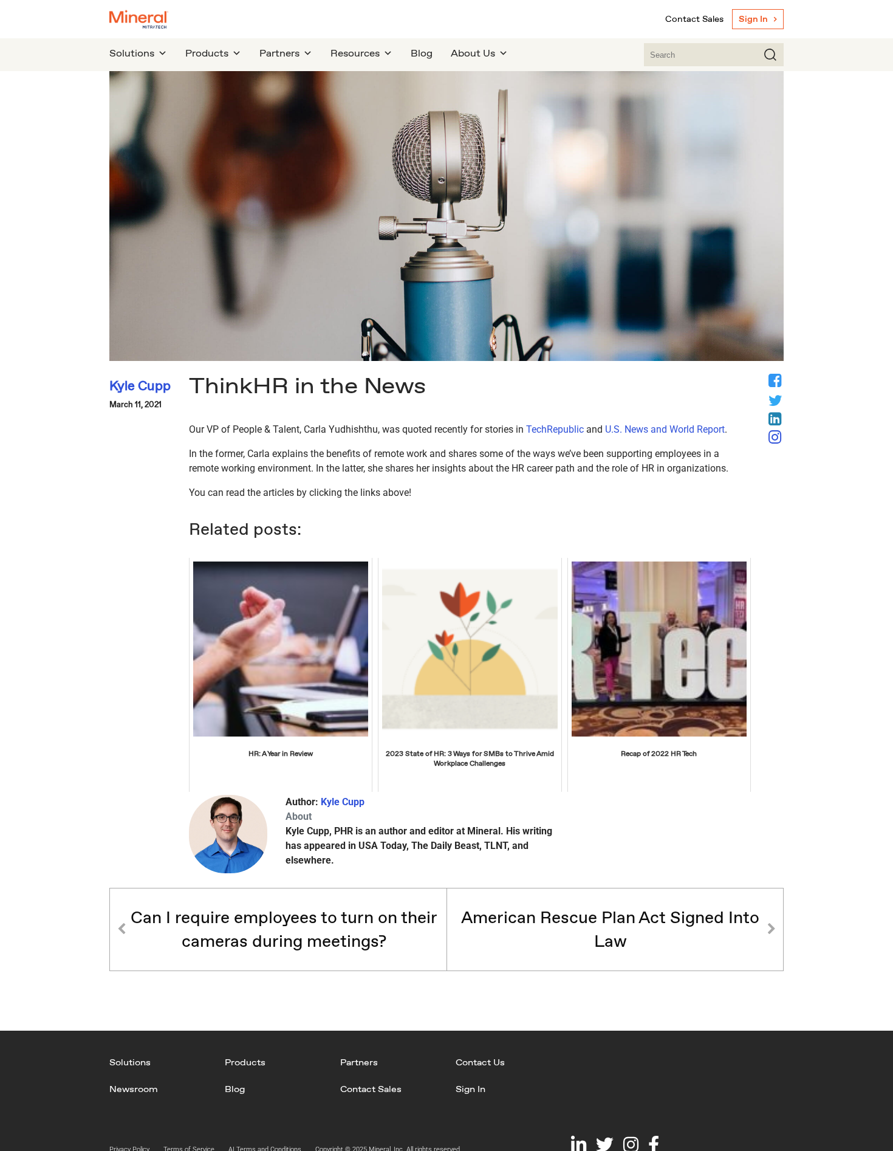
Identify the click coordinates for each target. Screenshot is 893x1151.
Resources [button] (355, 53)
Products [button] (206, 53)
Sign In (753, 18)
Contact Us (480, 1062)
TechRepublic (555, 429)
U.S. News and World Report (665, 429)
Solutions (130, 1062)
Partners (359, 1062)
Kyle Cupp (342, 802)
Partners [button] (279, 53)
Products (245, 1062)
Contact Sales (694, 18)
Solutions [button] (131, 53)
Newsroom (133, 1088)
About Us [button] (473, 53)
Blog (422, 53)
